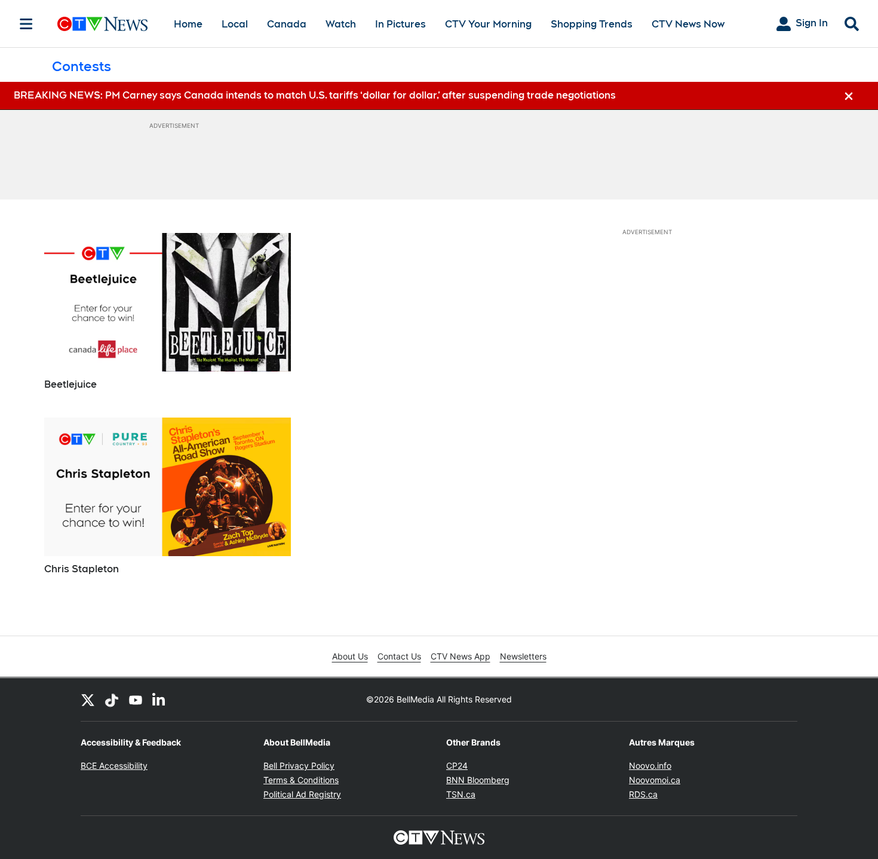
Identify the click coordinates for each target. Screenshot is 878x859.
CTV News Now (688, 24)
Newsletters (523, 656)
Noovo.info (650, 765)
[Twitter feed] (88, 699)
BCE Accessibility (114, 765)
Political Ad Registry (302, 794)
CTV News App (460, 656)
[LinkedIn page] (159, 699)
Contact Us (399, 656)
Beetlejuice (70, 384)
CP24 (457, 765)
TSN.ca (460, 794)
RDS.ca (643, 794)
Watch (341, 24)
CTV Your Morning (488, 24)
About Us (350, 656)
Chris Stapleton (81, 569)
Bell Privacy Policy (298, 765)
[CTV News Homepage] (102, 24)
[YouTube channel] (135, 699)
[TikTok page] (112, 699)
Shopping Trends (592, 24)
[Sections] (26, 24)
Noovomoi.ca (654, 780)
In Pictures (400, 24)
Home (188, 24)
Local (235, 24)
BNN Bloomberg (477, 780)
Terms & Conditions (301, 780)
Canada (286, 24)
